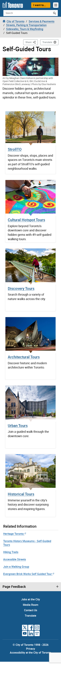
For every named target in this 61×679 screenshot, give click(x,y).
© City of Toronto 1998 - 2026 (30, 645)
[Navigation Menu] (55, 5)
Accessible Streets (14, 559)
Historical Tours (21, 494)
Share (31, 42)
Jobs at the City (30, 599)
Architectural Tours (24, 356)
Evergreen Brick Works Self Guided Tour (27, 574)
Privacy (30, 649)
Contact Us (30, 610)
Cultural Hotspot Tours (26, 219)
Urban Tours (18, 425)
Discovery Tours (21, 288)
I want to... (39, 5)
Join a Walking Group (16, 566)
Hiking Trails (10, 552)
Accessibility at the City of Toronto (30, 652)
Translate (47, 42)
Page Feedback (14, 587)
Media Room (30, 605)
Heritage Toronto (13, 534)
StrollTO (15, 149)
